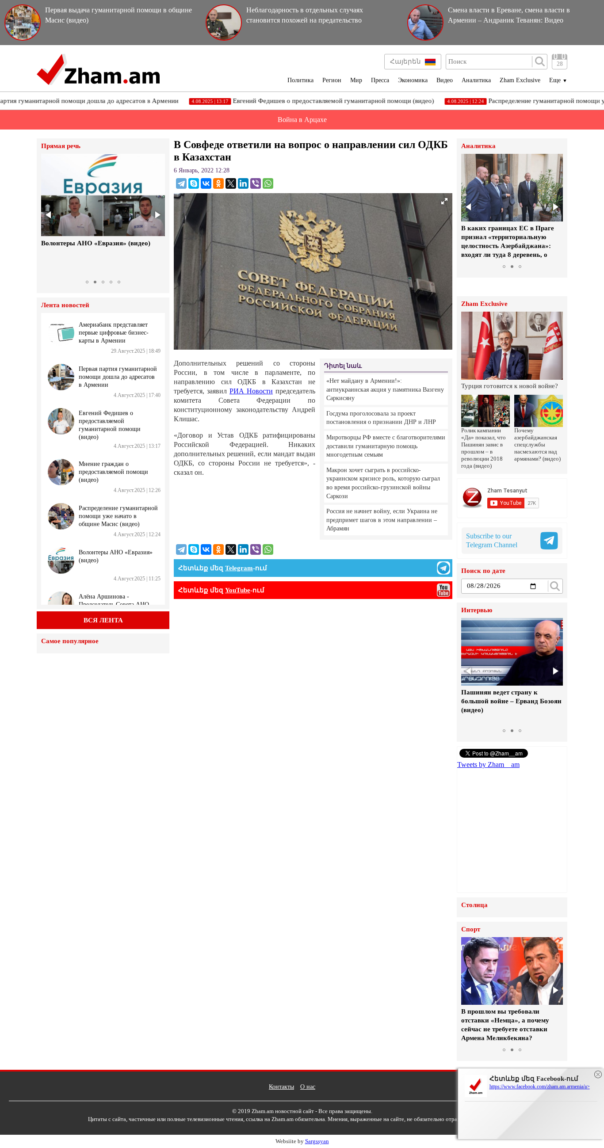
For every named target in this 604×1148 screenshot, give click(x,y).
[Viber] (255, 183)
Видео (444, 80)
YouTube (237, 590)
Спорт (470, 929)
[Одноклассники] (218, 183)
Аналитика (476, 80)
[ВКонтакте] (206, 183)
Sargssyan (317, 1141)
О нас (307, 1086)
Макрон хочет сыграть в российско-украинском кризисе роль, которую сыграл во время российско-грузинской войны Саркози (383, 483)
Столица (474, 905)
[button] (49, 215)
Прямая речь (60, 146)
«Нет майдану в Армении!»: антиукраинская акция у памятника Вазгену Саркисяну (385, 389)
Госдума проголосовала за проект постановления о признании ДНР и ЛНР (381, 418)
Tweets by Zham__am (488, 764)
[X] (231, 183)
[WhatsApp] (268, 183)
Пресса (380, 80)
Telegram (239, 568)
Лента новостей (65, 305)
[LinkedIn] (243, 183)
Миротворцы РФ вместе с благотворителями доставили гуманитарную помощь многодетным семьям (385, 446)
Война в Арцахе (302, 119)
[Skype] (193, 183)
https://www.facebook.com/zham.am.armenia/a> (539, 1086)
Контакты (281, 1086)
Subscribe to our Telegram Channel (491, 540)
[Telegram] (181, 183)
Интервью (476, 610)
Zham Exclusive (520, 80)
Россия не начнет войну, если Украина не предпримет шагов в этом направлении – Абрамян (381, 520)
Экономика (413, 80)
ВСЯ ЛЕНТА (103, 620)
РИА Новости (251, 391)
